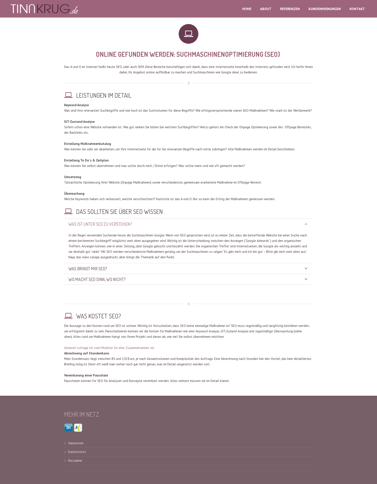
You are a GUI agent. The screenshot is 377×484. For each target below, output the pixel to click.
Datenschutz (77, 452)
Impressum (76, 443)
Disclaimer (75, 460)
